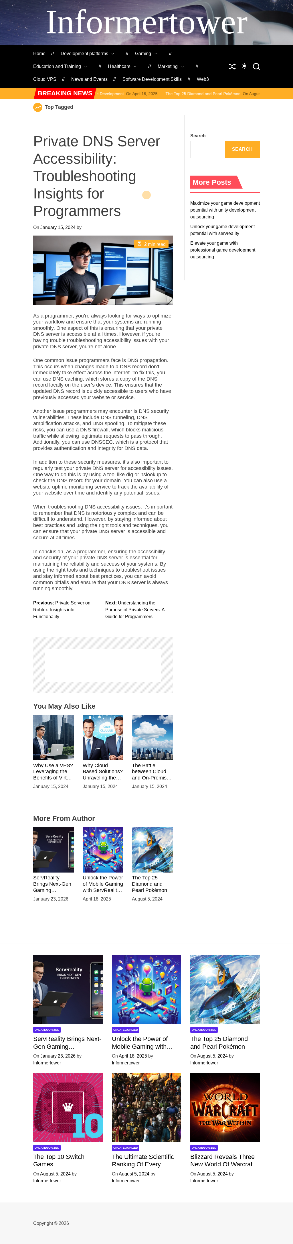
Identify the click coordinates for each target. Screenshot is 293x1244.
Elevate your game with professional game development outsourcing (222, 250)
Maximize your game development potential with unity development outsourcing (225, 210)
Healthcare (119, 66)
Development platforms (84, 53)
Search (198, 135)
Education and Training (57, 66)
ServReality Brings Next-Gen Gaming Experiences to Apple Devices (67, 1050)
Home (39, 53)
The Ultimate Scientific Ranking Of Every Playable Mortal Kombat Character (145, 1168)
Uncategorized (47, 1029)
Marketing (168, 66)
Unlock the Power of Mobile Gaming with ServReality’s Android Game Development (103, 890)
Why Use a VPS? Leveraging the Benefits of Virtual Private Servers (53, 775)
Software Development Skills (152, 79)
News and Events (89, 79)
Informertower (146, 22)
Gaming (143, 53)
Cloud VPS (44, 79)
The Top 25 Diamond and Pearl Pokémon (154, 93)
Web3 (203, 79)
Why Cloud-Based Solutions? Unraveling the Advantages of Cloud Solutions (103, 778)
